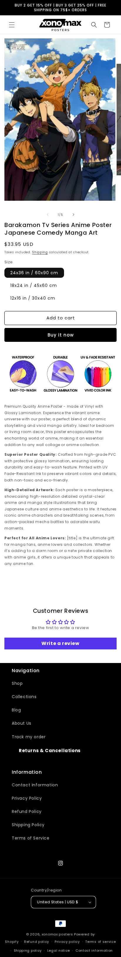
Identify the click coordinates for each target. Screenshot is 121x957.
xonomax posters (57, 934)
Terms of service (100, 941)
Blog (16, 710)
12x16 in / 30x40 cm (32, 298)
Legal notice (58, 950)
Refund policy (36, 941)
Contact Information (35, 785)
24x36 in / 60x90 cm (34, 273)
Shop (17, 683)
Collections (24, 697)
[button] (11, 24)
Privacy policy (67, 941)
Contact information (94, 950)
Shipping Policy (28, 825)
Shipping (40, 252)
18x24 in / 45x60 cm (33, 285)
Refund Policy (27, 811)
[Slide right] (73, 214)
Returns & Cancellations (50, 750)
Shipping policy (28, 950)
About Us (21, 723)
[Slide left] (47, 214)
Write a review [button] (60, 643)
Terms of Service (31, 838)
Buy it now (61, 335)
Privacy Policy (27, 798)
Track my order (29, 737)
